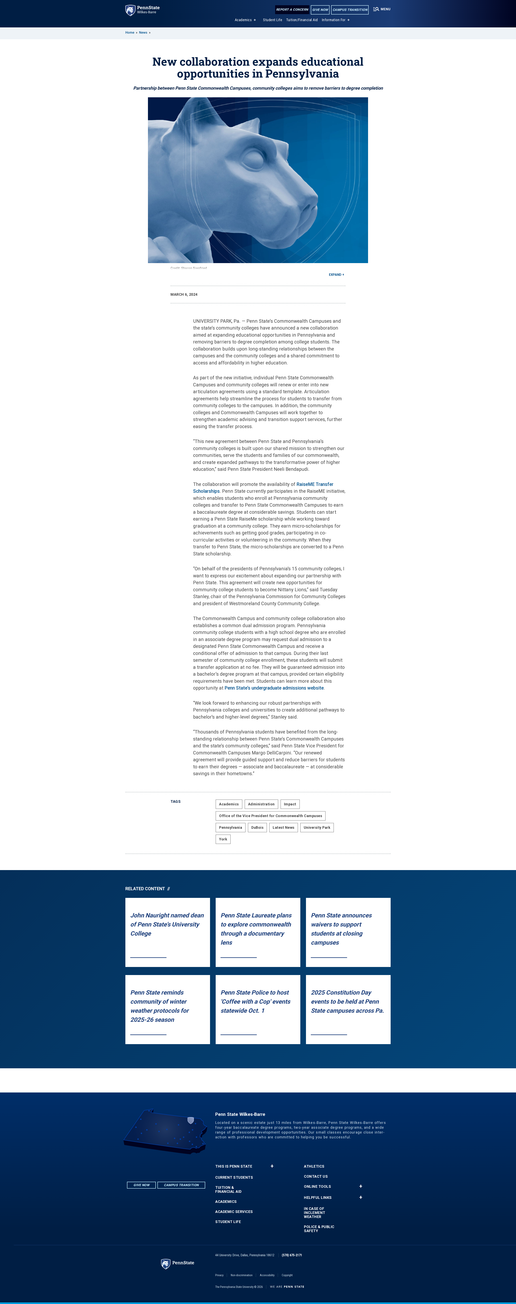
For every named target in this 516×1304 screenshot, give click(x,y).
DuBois (257, 827)
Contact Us (316, 1176)
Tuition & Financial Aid (228, 1190)
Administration (261, 804)
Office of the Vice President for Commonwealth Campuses (270, 816)
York (223, 839)
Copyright (287, 1275)
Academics (243, 20)
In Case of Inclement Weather (314, 1213)
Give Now (320, 10)
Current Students (234, 1177)
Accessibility (267, 1275)
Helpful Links (318, 1198)
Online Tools (317, 1187)
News (143, 32)
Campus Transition (350, 10)
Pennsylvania (230, 827)
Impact (290, 804)
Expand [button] (335, 275)
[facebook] (166, 1165)
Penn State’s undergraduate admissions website (274, 688)
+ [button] (272, 1166)
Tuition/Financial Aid (302, 20)
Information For (334, 20)
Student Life (272, 20)
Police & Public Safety (319, 1229)
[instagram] (155, 1165)
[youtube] (176, 1165)
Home (129, 32)
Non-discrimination (242, 1275)
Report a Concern (292, 9)
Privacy (219, 1275)
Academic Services (234, 1212)
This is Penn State (233, 1166)
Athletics (314, 1166)
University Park (317, 827)
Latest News (283, 827)
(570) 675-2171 (292, 1255)
